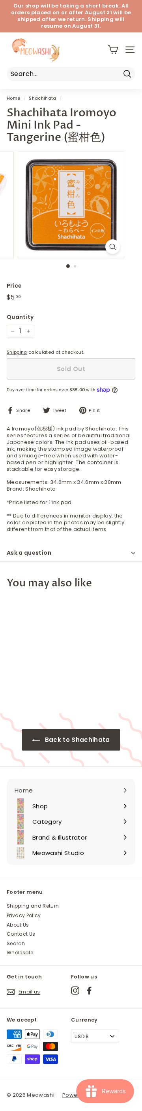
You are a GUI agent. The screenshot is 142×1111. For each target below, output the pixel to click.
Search (16, 943)
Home (13, 98)
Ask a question (29, 553)
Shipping (17, 352)
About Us (18, 924)
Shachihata (42, 98)
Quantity (20, 316)
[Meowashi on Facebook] (89, 990)
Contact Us (21, 934)
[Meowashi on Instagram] (75, 990)
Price (14, 285)
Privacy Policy (24, 915)
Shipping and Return (33, 905)
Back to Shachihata (76, 740)
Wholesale (20, 952)
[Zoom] (112, 246)
